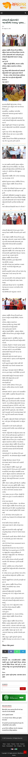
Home (4, 744)
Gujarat (8, 744)
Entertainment (9, 746)
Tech (15, 746)
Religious (19, 746)
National (13, 744)
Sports (3, 746)
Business (22, 744)
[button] (1, 13)
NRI (24, 746)
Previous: (14, 663)
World (17, 744)
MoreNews (20, 753)
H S (3, 26)
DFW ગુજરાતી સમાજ (7, 714)
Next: (14, 675)
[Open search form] (25, 13)
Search (4, 684)
